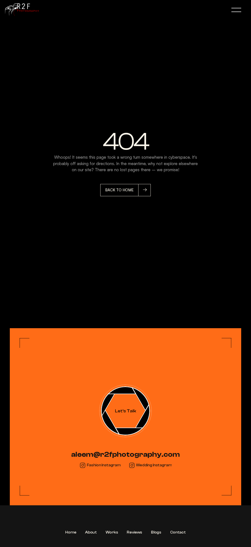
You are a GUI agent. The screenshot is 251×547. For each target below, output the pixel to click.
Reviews (134, 532)
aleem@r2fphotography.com (125, 454)
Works (112, 532)
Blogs (156, 532)
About (91, 532)
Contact (178, 532)
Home (70, 532)
